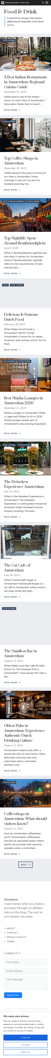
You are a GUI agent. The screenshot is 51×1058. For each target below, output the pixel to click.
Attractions (24, 361)
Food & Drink (9, 40)
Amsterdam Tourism (17, 2)
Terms (11, 941)
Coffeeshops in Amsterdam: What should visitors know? (25, 819)
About (11, 928)
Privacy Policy (17, 937)
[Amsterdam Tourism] (2, 2)
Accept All (25, 1037)
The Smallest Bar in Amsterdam (20, 653)
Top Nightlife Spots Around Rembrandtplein (25, 240)
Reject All (25, 1052)
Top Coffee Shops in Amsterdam (21, 161)
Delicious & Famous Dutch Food (21, 317)
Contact (12, 932)
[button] (43, 2)
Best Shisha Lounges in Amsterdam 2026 (23, 400)
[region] (25, 1035)
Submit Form (13, 995)
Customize (25, 1045)
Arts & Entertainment (13, 201)
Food (5, 285)
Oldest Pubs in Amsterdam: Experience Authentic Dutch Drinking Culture (24, 733)
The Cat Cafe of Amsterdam (17, 568)
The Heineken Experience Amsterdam (24, 484)
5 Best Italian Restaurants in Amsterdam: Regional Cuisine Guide (25, 82)
